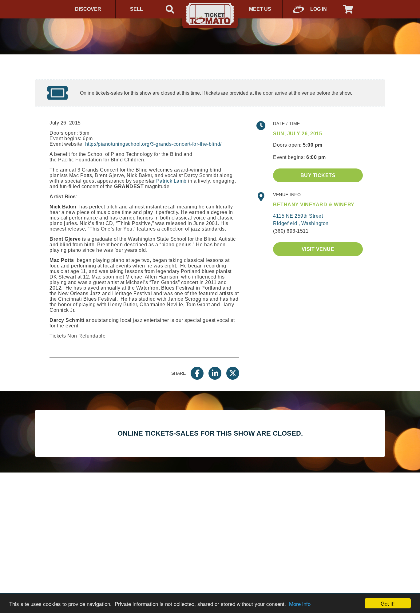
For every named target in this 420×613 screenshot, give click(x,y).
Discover (88, 9)
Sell (136, 9)
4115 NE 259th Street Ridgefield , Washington (301, 219)
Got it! (388, 603)
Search (170, 9)
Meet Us (260, 9)
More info (300, 603)
